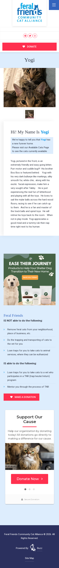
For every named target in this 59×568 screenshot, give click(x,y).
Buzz (39, 548)
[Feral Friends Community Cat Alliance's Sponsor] (30, 279)
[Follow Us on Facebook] (25, 36)
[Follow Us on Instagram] (35, 36)
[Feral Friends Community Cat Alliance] (29, 12)
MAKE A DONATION (25, 397)
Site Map (29, 558)
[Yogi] (30, 87)
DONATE (31, 46)
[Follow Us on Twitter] (30, 36)
